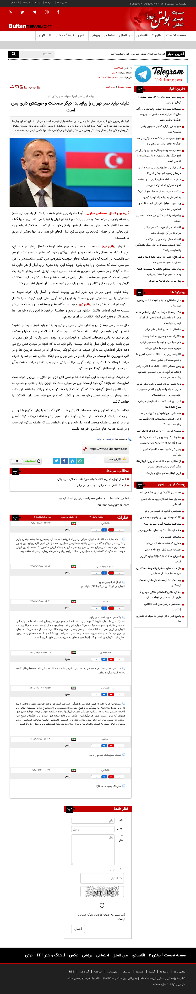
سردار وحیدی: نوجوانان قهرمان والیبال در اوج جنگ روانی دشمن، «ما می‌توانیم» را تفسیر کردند (158, 155)
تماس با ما (62, 3)
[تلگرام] (161, 74)
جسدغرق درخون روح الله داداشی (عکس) (162, 607)
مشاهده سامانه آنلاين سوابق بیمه (162, 524)
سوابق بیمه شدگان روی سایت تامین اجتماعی (161, 502)
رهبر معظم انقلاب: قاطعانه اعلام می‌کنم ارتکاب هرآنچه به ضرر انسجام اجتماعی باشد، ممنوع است (158, 372)
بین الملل (110, 87)
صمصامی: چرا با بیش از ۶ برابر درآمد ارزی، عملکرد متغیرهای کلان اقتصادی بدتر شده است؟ (160, 419)
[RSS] (12, 12)
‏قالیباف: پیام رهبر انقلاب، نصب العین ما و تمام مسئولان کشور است (158, 357)
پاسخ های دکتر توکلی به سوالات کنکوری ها (158, 619)
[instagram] (47, 12)
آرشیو (152, 972)
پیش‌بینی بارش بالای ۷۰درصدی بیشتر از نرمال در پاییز (159, 100)
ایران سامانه (159, 984)
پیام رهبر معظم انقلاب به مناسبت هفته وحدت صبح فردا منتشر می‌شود (159, 272)
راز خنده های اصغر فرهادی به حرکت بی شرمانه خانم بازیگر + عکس (158, 571)
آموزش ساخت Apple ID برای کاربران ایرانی (160, 559)
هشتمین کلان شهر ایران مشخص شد (160, 492)
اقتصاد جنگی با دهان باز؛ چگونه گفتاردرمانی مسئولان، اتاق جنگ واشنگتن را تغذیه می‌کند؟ (158, 245)
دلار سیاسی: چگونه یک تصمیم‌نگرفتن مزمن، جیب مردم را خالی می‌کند (160, 345)
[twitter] (22, 12)
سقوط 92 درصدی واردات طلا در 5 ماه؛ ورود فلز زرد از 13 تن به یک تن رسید (159, 440)
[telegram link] (72, 461)
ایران (99, 439)
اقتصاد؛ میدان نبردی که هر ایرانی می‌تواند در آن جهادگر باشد (162, 230)
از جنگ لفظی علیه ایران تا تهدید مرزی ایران (101, 485)
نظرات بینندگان (121, 517)
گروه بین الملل (119, 213)
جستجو (140, 972)
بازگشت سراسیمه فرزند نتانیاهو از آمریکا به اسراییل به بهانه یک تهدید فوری (159, 194)
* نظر (121, 838)
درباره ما (49, 3)
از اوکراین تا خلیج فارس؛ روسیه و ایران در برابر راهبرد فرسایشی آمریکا (159, 170)
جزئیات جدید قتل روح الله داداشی (162, 550)
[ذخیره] (21, 87)
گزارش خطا (115, 459)
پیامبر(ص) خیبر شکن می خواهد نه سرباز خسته (158, 218)
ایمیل (120, 828)
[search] (13, 54)
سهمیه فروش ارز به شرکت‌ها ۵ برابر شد (159, 431)
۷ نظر (115, 73)
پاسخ (68, 530)
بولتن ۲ (157, 35)
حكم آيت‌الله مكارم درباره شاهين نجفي (159, 530)
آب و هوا (14, 3)
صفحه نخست (176, 35)
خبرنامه (26, 3)
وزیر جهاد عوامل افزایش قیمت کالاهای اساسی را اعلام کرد (159, 206)
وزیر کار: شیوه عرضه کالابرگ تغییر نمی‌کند (162, 452)
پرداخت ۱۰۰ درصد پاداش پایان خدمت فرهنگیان (160, 583)
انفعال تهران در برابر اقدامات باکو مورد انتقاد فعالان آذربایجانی (91, 479)
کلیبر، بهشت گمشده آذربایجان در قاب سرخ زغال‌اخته (159, 404)
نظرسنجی (112, 972)
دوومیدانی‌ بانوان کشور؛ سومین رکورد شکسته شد (160, 129)
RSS (71, 972)
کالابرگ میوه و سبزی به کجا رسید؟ (162, 336)
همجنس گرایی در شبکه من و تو (163, 511)
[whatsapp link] (80, 461)
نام (121, 820)
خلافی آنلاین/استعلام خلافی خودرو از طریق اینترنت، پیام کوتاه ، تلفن (160, 595)
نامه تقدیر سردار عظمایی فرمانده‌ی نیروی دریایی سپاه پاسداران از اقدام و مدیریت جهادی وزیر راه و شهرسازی (158, 389)
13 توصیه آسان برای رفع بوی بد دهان (160, 517)
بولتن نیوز (108, 246)
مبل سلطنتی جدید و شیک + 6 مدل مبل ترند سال (159, 303)
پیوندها (38, 3)
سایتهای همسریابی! (170, 537)
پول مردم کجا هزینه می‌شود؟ (165, 281)
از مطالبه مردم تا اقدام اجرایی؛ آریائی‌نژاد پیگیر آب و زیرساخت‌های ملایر (158, 464)
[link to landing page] (164, 19)
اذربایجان (109, 439)
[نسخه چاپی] (12, 87)
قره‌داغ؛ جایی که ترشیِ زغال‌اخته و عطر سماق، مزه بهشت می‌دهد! (159, 260)
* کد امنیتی (116, 870)
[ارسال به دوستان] (17, 87)
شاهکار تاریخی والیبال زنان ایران (163, 330)
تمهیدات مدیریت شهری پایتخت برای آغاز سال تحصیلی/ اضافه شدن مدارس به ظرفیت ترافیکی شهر (158, 114)
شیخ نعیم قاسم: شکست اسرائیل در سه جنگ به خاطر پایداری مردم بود (159, 141)
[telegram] (34, 12)
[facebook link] (64, 461)
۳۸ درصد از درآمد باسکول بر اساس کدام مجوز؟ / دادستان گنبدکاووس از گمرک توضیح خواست (158, 317)
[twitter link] (56, 461)
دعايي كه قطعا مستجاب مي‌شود (163, 543)
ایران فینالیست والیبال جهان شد (163, 473)
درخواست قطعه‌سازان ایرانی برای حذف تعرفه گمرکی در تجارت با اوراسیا (159, 182)
